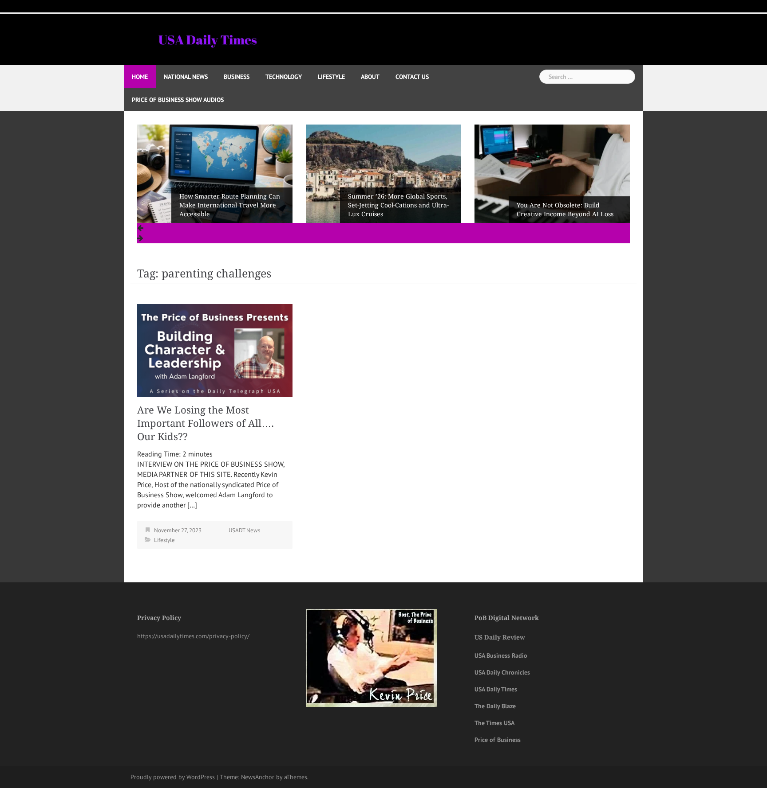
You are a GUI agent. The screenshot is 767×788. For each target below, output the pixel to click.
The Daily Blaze (495, 706)
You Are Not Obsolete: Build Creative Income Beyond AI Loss (565, 210)
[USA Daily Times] (207, 38)
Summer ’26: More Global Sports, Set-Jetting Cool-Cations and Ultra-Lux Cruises (398, 205)
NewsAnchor (257, 777)
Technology (283, 77)
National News (186, 77)
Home (140, 77)
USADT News (244, 530)
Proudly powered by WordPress (172, 777)
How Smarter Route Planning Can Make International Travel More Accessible (229, 205)
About (370, 77)
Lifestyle (331, 77)
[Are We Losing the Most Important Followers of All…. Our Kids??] (215, 349)
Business (236, 77)
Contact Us (412, 77)
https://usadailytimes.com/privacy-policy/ (193, 636)
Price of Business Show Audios (178, 100)
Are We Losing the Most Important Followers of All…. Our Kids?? (205, 423)
